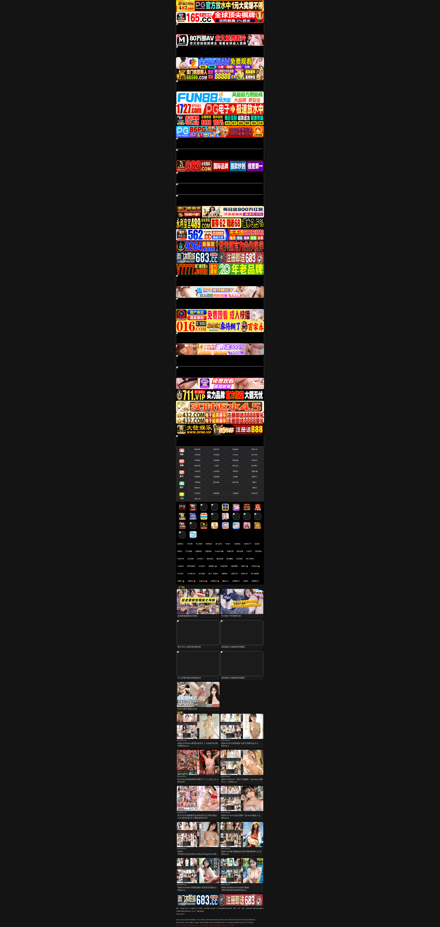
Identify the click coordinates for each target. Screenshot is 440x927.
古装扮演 (197, 471)
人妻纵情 (235, 493)
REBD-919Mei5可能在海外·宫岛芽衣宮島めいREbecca (197, 888)
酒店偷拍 (258, 551)
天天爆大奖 (191, 573)
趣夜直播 (220, 559)
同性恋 (254, 488)
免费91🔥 (180, 581)
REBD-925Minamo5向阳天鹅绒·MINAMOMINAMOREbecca (235, 888)
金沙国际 (202, 573)
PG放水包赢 (219, 551)
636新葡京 (224, 566)
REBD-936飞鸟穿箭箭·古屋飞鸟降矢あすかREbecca (239, 744)
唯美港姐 (235, 460)
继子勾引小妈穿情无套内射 (189, 646)
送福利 (257, 544)
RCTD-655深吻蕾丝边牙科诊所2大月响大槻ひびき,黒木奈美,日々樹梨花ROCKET (197, 816)
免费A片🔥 (192, 581)
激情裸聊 (234, 566)
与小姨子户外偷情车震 (231, 615)
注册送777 (247, 544)
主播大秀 (180, 559)
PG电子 (228, 544)
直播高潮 (230, 551)
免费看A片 (236, 581)
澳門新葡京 (191, 566)
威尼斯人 (180, 544)
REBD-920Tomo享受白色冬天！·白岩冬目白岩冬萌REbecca (197, 744)
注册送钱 (237, 544)
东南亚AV (254, 460)
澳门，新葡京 (213, 573)
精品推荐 (197, 449)
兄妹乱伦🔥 (203, 581)
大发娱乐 (180, 566)
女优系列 (216, 471)
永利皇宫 (202, 566)
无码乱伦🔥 (255, 566)
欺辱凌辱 (197, 466)
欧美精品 (235, 449)
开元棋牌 (199, 544)
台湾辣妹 (197, 460)
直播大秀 (244, 573)
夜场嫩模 (229, 559)
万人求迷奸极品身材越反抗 (189, 677)
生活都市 (197, 493)
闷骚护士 (255, 477)
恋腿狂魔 (255, 471)
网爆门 (254, 482)
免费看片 (224, 573)
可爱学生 (235, 471)
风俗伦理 (255, 493)
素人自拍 (255, 455)
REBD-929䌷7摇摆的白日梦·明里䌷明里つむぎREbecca (241, 852)
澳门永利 (218, 544)
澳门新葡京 (250, 559)
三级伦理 (197, 455)
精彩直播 (240, 551)
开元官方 (180, 573)
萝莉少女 (255, 449)
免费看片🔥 (212, 566)
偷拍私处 (210, 559)
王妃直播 (190, 559)
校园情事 (216, 493)
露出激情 (216, 482)
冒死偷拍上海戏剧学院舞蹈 (233, 646)
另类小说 (197, 499)
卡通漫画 (197, 482)
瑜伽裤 (235, 477)
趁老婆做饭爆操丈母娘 (187, 615)
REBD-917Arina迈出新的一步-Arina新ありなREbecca (241, 816)
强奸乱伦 (216, 449)
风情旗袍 (197, 477)
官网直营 (209, 544)
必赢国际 (198, 551)
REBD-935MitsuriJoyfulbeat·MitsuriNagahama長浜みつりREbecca (197, 854)
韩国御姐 (216, 460)
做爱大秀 (234, 573)
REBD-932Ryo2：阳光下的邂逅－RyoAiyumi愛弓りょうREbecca (242, 780)
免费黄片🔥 (215, 581)
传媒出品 (197, 488)
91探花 (216, 466)
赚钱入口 (226, 581)
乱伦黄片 (200, 559)
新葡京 (179, 551)
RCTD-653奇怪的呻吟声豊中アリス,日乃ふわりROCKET (198, 780)
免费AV (245, 581)
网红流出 (235, 466)
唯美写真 (235, 482)
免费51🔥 (244, 566)
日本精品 (216, 455)
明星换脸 (216, 477)
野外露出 (255, 466)
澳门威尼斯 (255, 573)
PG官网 (190, 544)
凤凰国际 (208, 551)
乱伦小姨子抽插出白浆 (187, 708)
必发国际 (239, 559)
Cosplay (235, 455)
